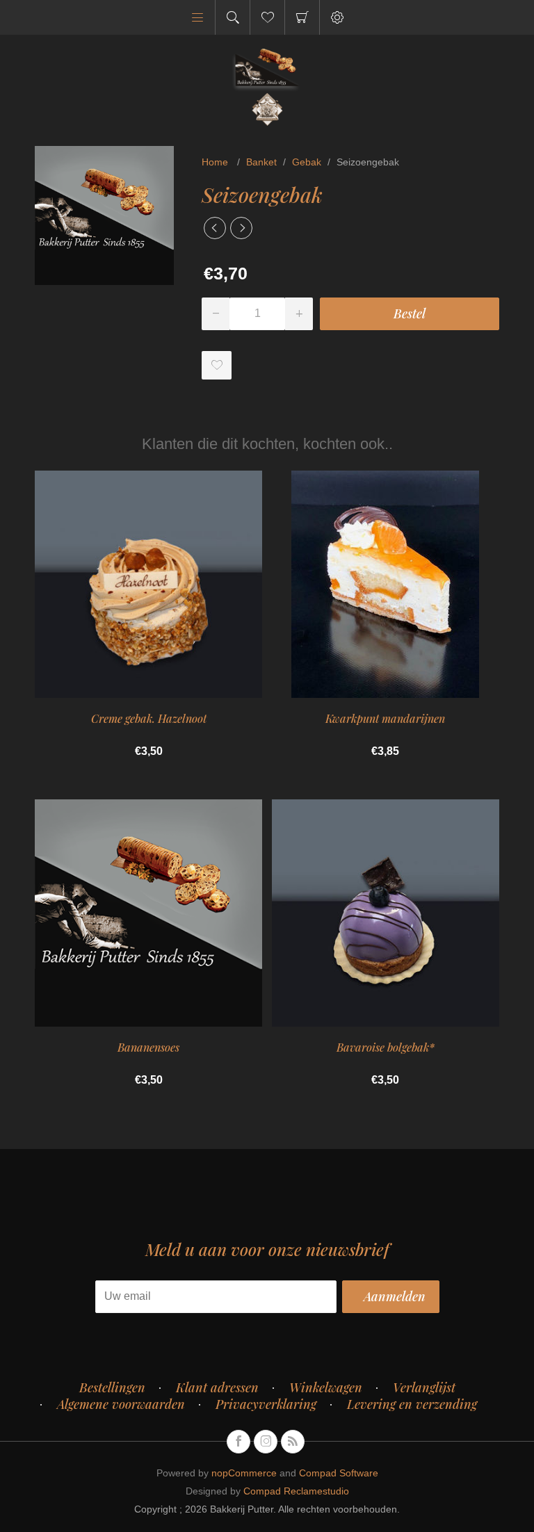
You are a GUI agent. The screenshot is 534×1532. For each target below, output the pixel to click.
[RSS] (293, 1441)
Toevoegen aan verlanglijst (217, 365)
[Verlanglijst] (267, 17)
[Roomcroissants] (215, 228)
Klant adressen (217, 1387)
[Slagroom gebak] (241, 228)
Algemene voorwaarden (121, 1404)
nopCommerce (244, 1472)
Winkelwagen (302, 17)
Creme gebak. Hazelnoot (149, 718)
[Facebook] (238, 1441)
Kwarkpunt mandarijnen (385, 718)
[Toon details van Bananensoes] (148, 913)
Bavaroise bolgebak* (386, 1047)
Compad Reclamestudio (296, 1491)
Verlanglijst (424, 1387)
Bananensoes (148, 1047)
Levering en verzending (412, 1404)
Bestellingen (112, 1387)
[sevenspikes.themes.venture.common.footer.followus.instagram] (265, 1441)
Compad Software (338, 1472)
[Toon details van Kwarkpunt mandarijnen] (385, 584)
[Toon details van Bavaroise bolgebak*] (385, 913)
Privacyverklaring (266, 1404)
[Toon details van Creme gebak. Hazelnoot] (148, 584)
